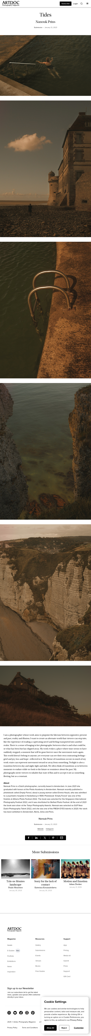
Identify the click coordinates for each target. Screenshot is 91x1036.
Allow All (50, 1028)
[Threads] (27, 1013)
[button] (87, 3)
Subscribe (65, 3)
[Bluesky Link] (15, 1013)
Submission (38, 27)
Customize (79, 1027)
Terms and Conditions (30, 1027)
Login (75, 3)
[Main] (9, 3)
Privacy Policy (12, 1027)
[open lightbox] (45, 66)
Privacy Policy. (76, 1020)
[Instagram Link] (9, 1013)
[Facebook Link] (21, 1013)
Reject (64, 1028)
